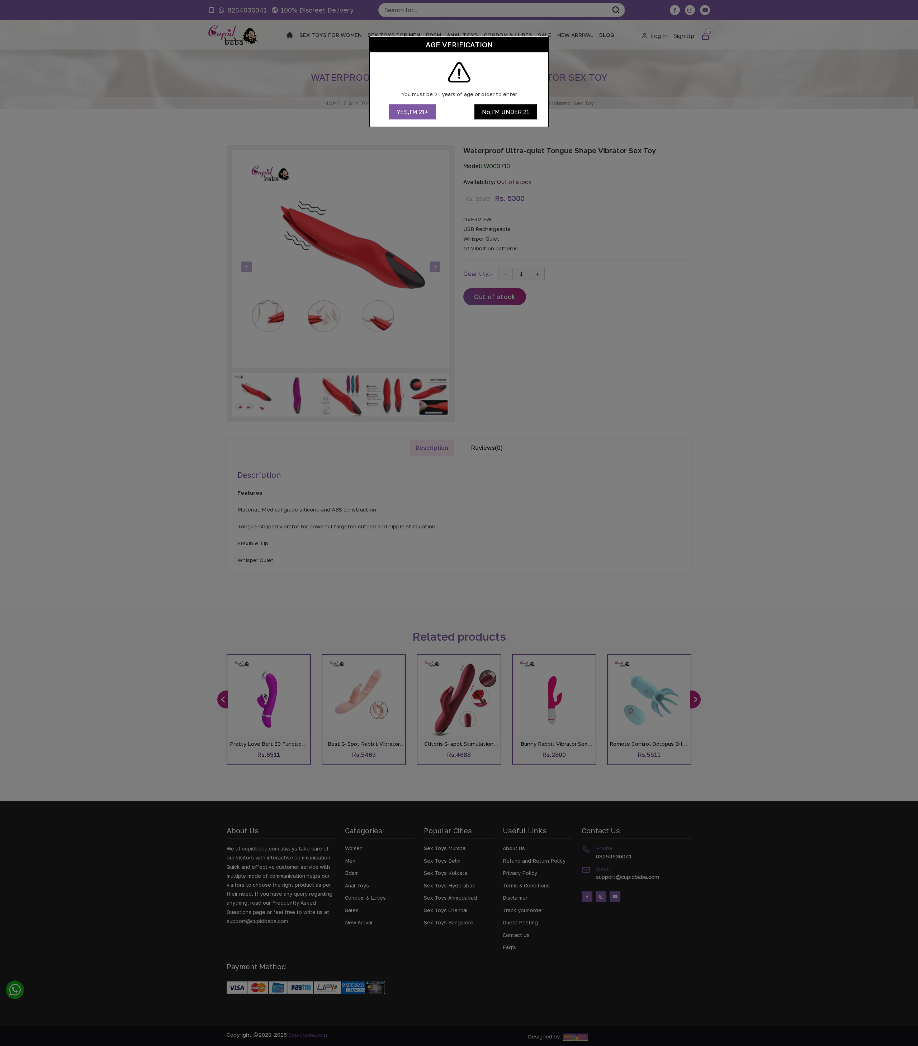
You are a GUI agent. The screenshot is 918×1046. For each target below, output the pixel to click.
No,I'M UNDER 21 (505, 112)
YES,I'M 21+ (412, 112)
